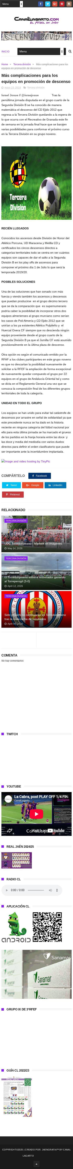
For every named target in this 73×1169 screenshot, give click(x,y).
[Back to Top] (36, 1164)
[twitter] (47, 4)
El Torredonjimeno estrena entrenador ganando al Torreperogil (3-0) (34, 579)
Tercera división (22, 64)
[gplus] (54, 4)
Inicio (5, 51)
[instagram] (69, 4)
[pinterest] (61, 4)
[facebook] (40, 4)
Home (4, 64)
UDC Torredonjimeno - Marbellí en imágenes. (33, 543)
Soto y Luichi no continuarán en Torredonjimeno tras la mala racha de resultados (35, 617)
